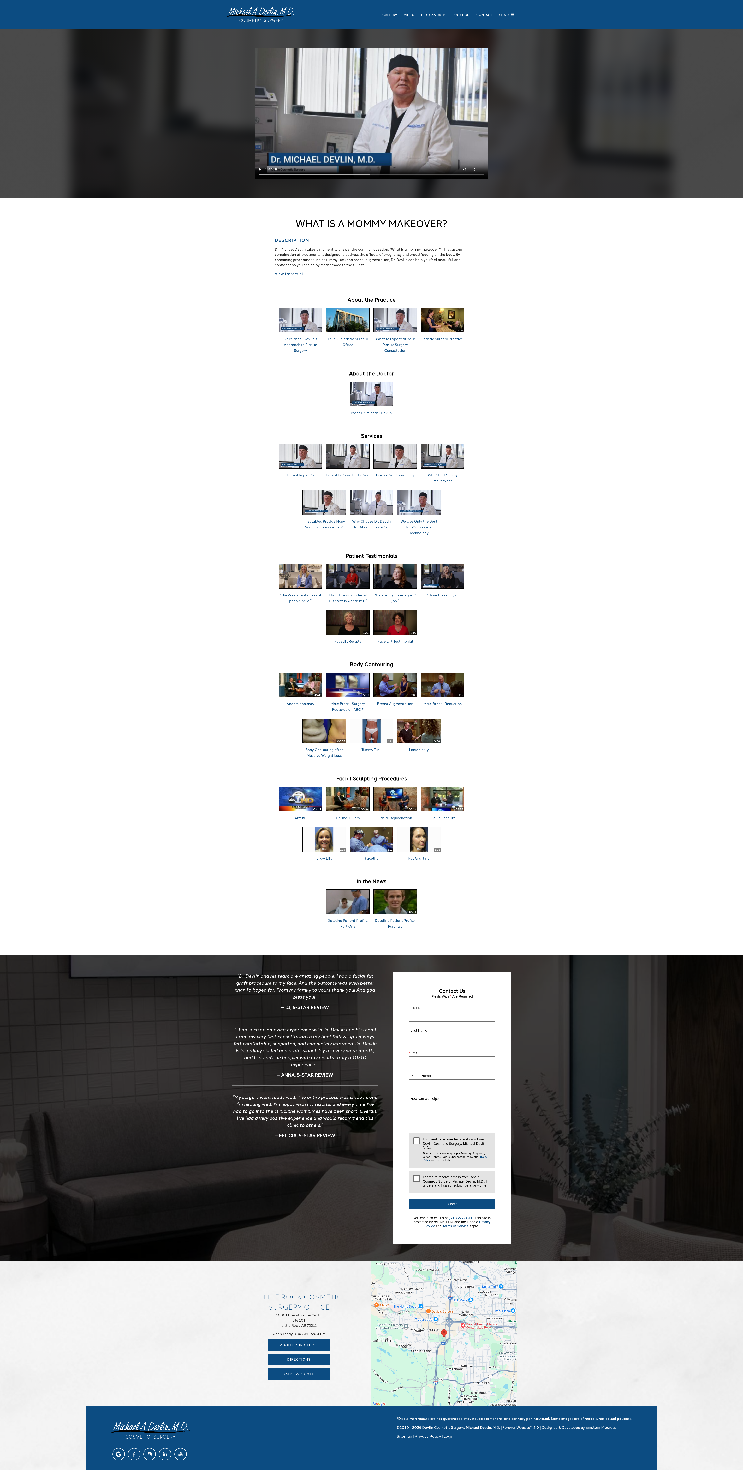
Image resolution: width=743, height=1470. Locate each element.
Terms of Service (455, 1226)
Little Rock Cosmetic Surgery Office (299, 1301)
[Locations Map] (444, 1333)
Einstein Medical (600, 1427)
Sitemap (404, 1436)
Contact (484, 14)
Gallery (389, 14)
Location (461, 14)
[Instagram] (149, 1454)
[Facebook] (134, 1454)
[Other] (118, 1454)
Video (409, 14)
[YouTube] (180, 1454)
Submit (452, 1204)
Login (448, 1436)
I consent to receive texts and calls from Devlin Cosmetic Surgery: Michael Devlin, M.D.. (455, 1149)
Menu (504, 14)
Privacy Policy (428, 1436)
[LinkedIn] (165, 1454)
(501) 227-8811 (460, 1218)
